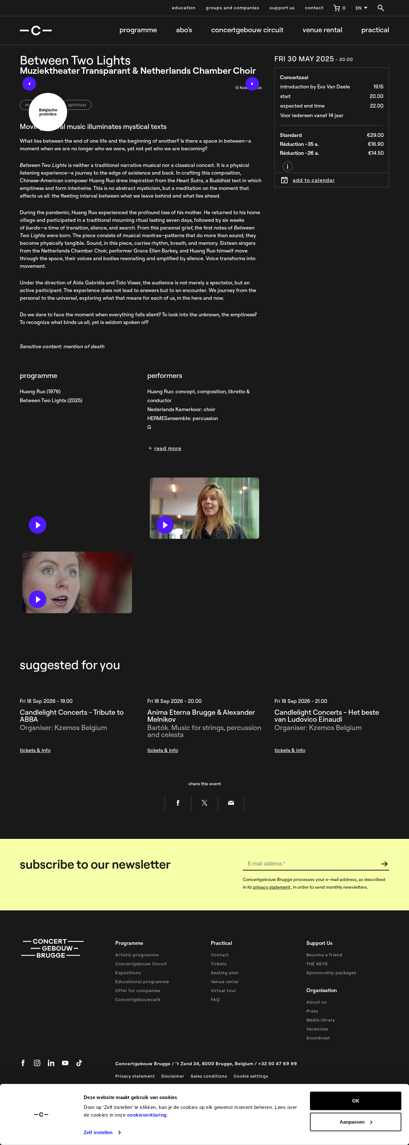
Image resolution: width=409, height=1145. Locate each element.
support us (282, 8)
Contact (220, 954)
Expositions (128, 972)
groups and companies (232, 8)
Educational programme (142, 981)
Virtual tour (223, 990)
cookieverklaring (147, 1115)
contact (314, 8)
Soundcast (318, 1037)
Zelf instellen (98, 1132)
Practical (375, 30)
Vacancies (317, 1028)
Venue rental (322, 30)
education (184, 8)
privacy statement (271, 887)
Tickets (219, 963)
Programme (138, 30)
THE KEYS (317, 963)
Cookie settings (251, 1076)
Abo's (184, 30)
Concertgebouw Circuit (141, 963)
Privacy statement (135, 1076)
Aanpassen (352, 1121)
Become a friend (324, 954)
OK (355, 1101)
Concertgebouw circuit (247, 30)
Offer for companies (137, 990)
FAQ (215, 999)
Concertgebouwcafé (137, 999)
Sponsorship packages (331, 972)
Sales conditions (209, 1076)
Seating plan (225, 972)
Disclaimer (172, 1076)
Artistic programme (137, 954)
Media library (320, 1019)
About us (316, 1002)
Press (312, 1010)
